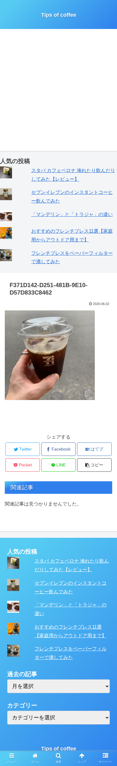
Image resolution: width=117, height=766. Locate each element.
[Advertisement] (58, 92)
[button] (105, 584)
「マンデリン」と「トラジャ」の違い (72, 214)
